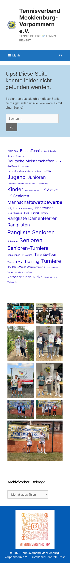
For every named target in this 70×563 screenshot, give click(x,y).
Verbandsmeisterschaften (19, 272)
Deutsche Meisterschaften (31, 161)
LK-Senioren (18, 196)
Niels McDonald (14, 213)
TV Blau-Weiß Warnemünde (26, 267)
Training (31, 261)
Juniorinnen (43, 183)
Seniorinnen (13, 255)
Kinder (15, 189)
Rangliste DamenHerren (32, 218)
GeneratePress (55, 557)
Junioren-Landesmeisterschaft (21, 183)
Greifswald (13, 166)
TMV (18, 262)
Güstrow (25, 166)
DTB (58, 161)
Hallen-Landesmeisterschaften (24, 171)
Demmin (20, 156)
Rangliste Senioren (31, 232)
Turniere (51, 261)
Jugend (16, 177)
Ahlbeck (12, 151)
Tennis (10, 262)
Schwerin (12, 241)
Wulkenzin (12, 282)
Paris (26, 213)
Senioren (30, 240)
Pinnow (44, 213)
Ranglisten (18, 225)
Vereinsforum (50, 277)
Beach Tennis (49, 151)
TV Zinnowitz (53, 267)
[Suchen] (11, 127)
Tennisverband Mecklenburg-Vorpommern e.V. (39, 20)
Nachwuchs (44, 208)
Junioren (36, 177)
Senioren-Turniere (28, 248)
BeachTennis (31, 150)
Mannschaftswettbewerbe (34, 202)
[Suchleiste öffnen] (60, 55)
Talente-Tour (45, 254)
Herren (47, 171)
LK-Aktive (49, 190)
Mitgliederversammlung (20, 208)
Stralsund (27, 255)
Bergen (10, 156)
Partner (35, 212)
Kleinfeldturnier (32, 190)
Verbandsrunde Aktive (24, 277)
